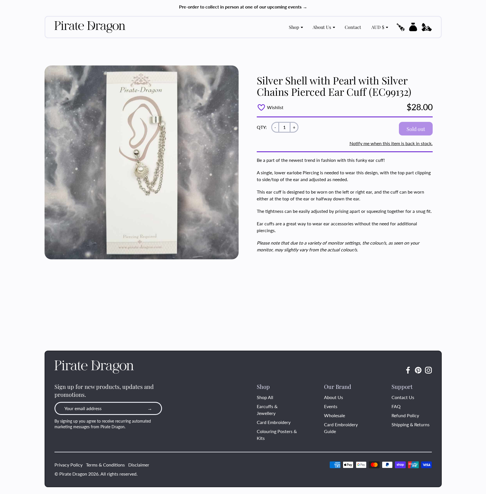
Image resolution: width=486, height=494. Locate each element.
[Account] (427, 27)
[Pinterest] (418, 370)
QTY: (262, 127)
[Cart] (413, 27)
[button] (401, 27)
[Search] (401, 27)
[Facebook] (408, 370)
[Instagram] (428, 370)
